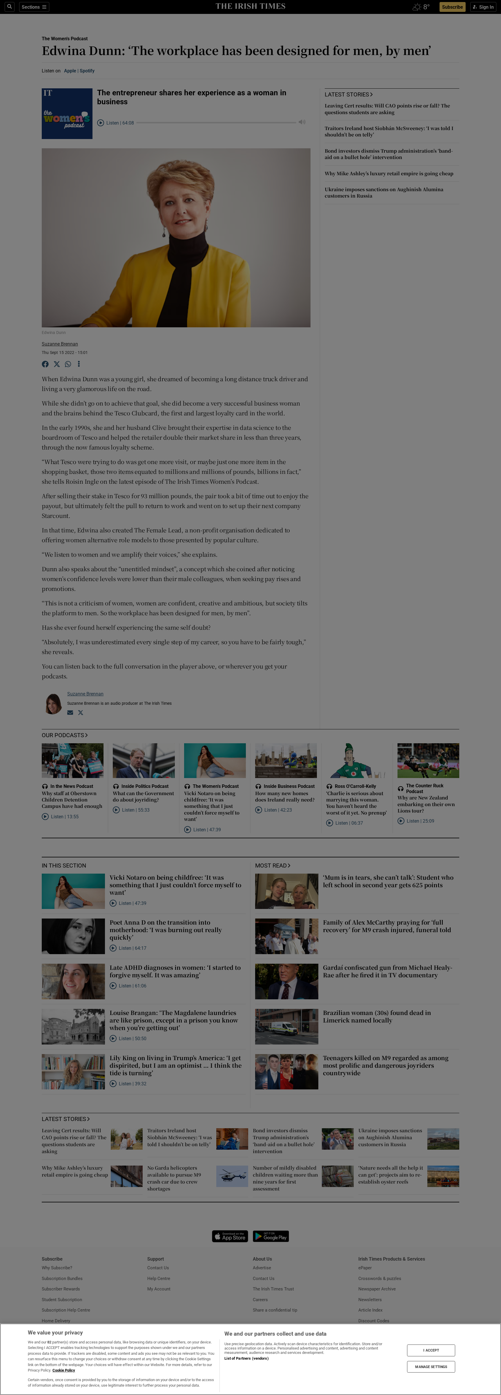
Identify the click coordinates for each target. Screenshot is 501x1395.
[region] (250, 1359)
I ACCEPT (431, 1350)
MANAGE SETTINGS (431, 1367)
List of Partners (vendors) (246, 1358)
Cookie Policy (63, 1370)
